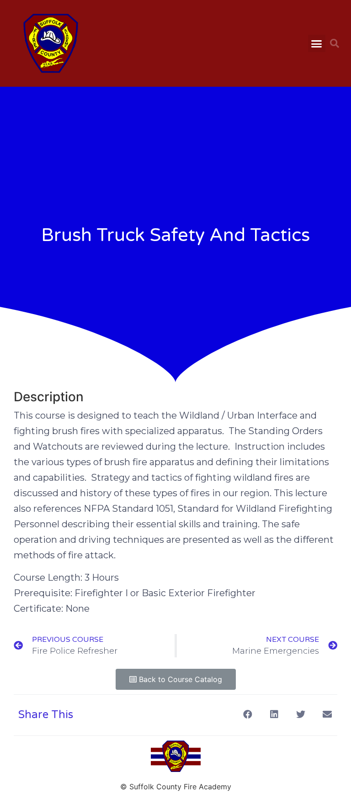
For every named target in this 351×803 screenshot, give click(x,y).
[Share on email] (327, 714)
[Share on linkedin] (274, 714)
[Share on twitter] (300, 714)
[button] (316, 43)
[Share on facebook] (247, 714)
